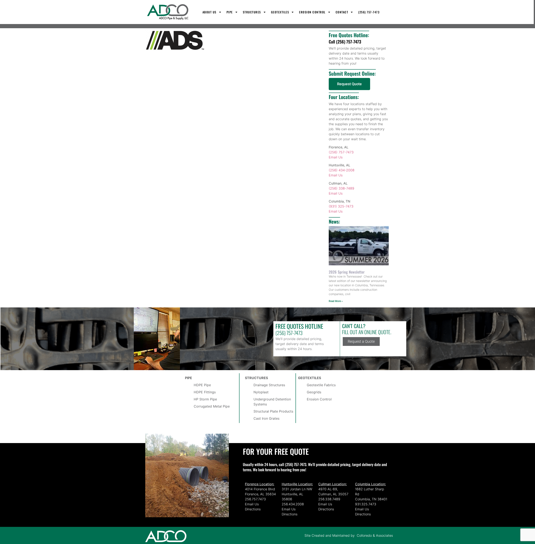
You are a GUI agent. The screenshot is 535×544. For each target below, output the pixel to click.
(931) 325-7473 (341, 206)
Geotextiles (280, 12)
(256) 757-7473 (369, 12)
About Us (210, 12)
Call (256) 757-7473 (345, 41)
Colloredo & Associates (375, 535)
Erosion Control (312, 12)
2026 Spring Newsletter (347, 272)
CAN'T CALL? (354, 326)
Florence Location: (259, 484)
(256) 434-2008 (341, 170)
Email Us (336, 157)
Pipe (230, 12)
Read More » (336, 301)
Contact (342, 12)
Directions (253, 509)
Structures (252, 12)
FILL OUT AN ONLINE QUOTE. (366, 332)
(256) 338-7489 (341, 188)
